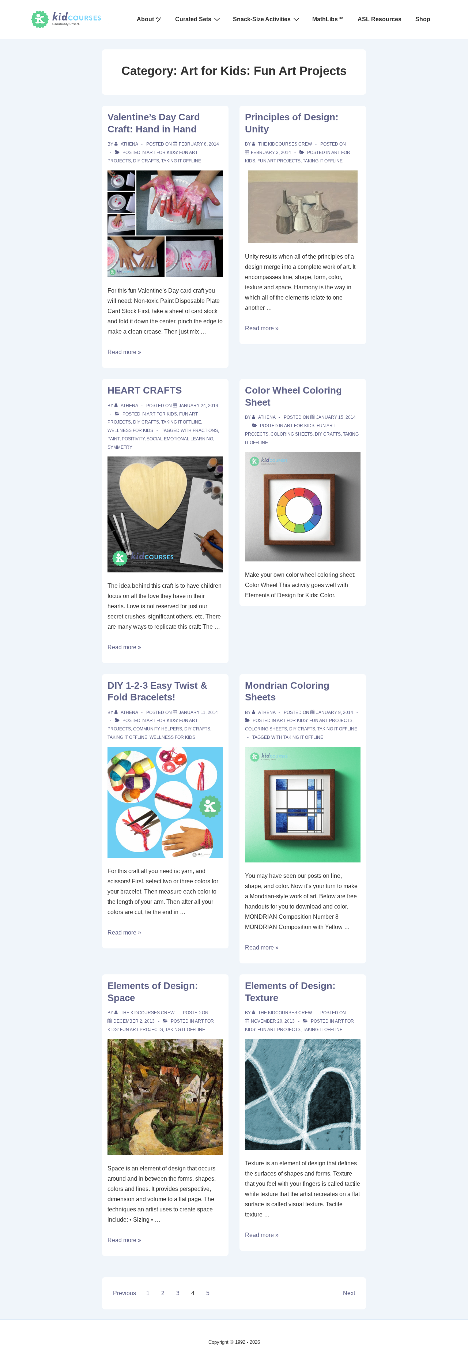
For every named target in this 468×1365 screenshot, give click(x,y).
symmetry (119, 447)
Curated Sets (193, 19)
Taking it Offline (181, 160)
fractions (205, 430)
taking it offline (303, 737)
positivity (133, 438)
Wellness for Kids (130, 430)
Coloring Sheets (292, 434)
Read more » (124, 352)
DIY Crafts (146, 160)
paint (113, 438)
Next (349, 1293)
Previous (124, 1293)
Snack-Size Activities (262, 19)
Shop (422, 19)
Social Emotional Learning (180, 438)
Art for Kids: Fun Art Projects (314, 720)
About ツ (149, 19)
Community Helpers (157, 729)
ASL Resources (379, 19)
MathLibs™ (328, 19)
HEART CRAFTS (144, 390)
